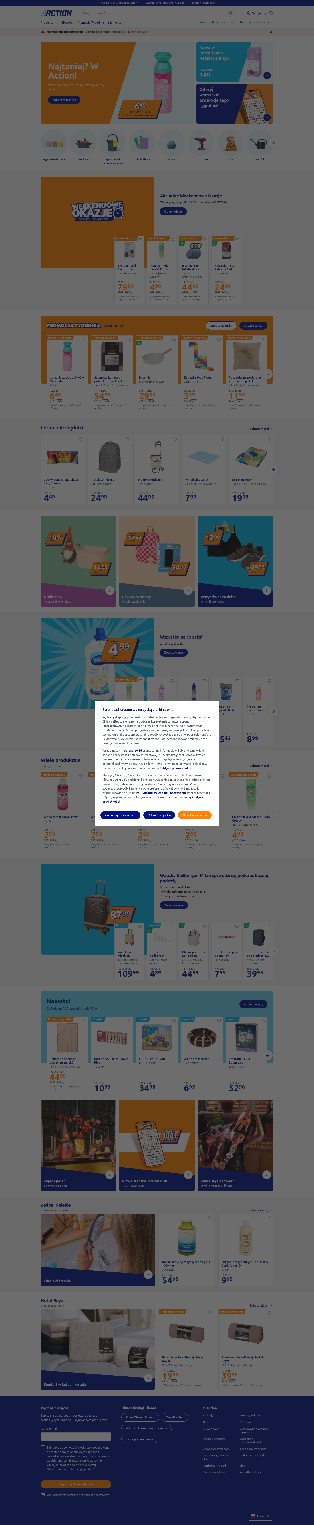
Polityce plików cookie (175, 768)
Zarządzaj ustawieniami (120, 815)
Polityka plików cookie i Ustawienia (161, 792)
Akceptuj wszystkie (194, 815)
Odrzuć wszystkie (159, 815)
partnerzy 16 (133, 750)
